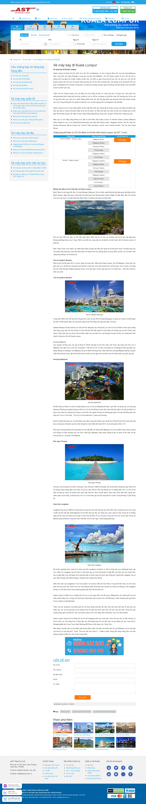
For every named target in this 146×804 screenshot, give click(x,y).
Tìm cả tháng (109, 35)
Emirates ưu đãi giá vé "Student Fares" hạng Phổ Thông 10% (28, 175)
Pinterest (116, 774)
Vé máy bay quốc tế (23, 98)
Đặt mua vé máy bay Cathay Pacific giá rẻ (28, 119)
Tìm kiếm (119, 44)
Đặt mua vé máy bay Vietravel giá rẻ (26, 138)
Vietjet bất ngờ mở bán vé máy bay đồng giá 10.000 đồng (28, 145)
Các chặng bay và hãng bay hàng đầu (47, 59)
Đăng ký (90, 765)
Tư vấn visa (70, 773)
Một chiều (24, 35)
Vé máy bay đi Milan (20, 85)
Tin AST (47, 771)
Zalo (123, 774)
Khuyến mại (26, 18)
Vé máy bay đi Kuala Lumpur (23, 88)
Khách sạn (53, 18)
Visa (44, 29)
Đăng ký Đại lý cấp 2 (94, 778)
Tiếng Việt (112, 2)
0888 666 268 (128, 11)
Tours (72, 29)
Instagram (130, 768)
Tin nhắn (82, 697)
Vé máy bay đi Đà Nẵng (21, 79)
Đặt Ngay (122, 140)
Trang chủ (16, 59)
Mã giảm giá (121, 35)
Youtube (109, 768)
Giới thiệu (111, 18)
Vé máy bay (17, 29)
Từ (20, 40)
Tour (39, 18)
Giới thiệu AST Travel (52, 765)
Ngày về (95, 40)
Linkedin (109, 774)
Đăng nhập (91, 768)
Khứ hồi (34, 35)
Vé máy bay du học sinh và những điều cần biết (29, 168)
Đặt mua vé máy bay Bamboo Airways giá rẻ (28, 149)
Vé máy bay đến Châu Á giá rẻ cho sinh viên (28, 171)
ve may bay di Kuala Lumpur (82, 711)
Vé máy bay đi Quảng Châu (22, 82)
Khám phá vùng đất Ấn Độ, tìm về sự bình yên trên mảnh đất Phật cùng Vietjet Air (29, 112)
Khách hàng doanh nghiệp (91, 18)
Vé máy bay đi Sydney (21, 75)
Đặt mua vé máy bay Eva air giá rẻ (25, 116)
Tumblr (130, 774)
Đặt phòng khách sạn (73, 768)
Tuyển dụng (49, 773)
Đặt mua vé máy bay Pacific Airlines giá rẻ (28, 153)
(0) (134, 2)
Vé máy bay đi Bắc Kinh (21, 123)
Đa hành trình (44, 35)
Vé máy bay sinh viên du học (28, 163)
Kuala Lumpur (65, 711)
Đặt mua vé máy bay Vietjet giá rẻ (25, 141)
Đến (50, 40)
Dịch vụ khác (68, 18)
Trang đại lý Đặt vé (93, 775)
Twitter (116, 768)
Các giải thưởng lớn (51, 768)
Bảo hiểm (69, 776)
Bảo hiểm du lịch (58, 29)
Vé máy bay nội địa (22, 133)
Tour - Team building (73, 771)
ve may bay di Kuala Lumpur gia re (104, 711)
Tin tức (127, 18)
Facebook (123, 768)
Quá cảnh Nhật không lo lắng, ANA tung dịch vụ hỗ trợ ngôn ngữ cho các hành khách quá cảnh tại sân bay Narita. (29, 105)
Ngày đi (76, 40)
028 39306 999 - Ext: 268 (106, 11)
